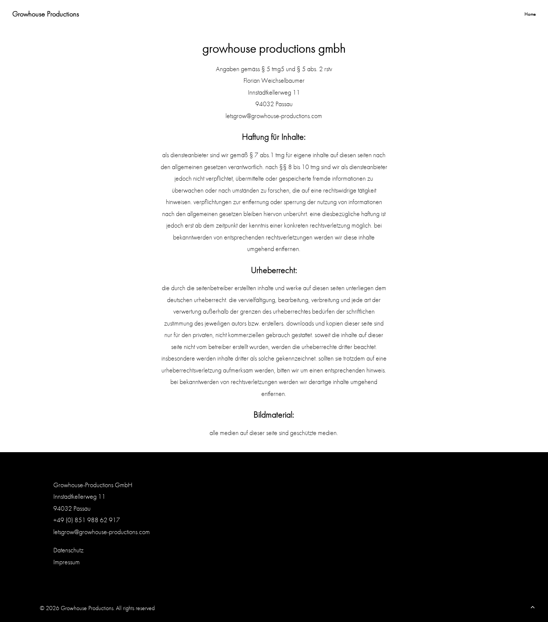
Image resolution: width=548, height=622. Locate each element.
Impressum (66, 562)
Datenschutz (68, 550)
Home (530, 14)
